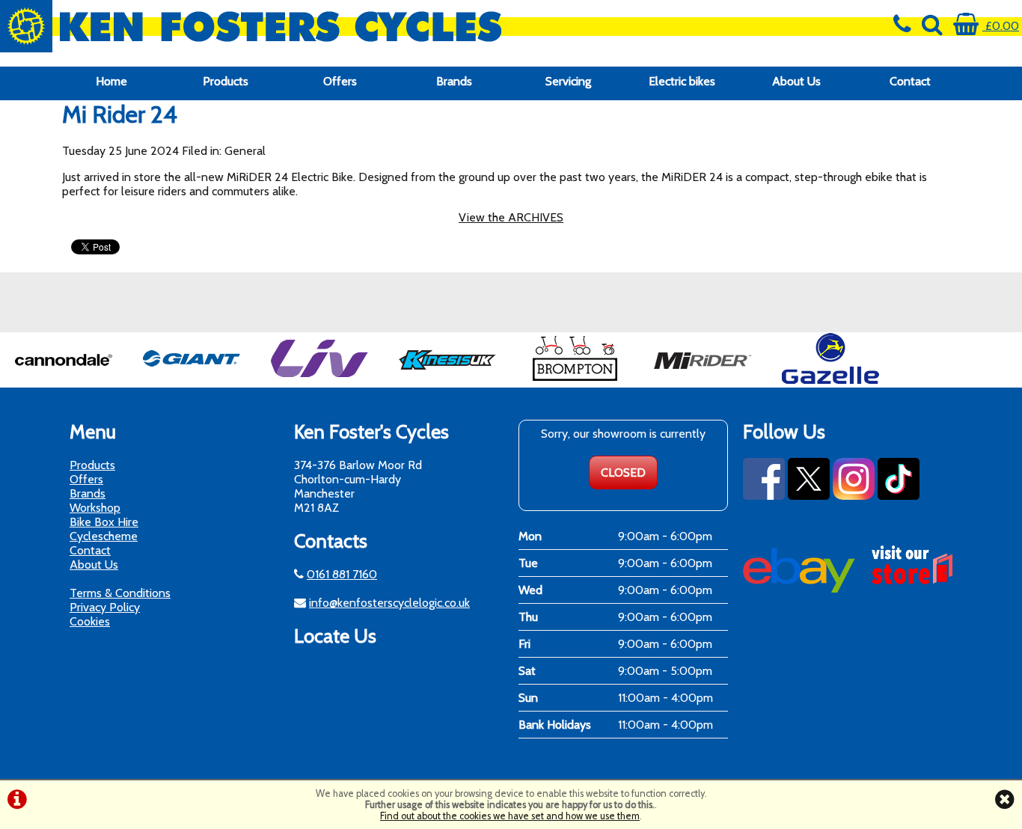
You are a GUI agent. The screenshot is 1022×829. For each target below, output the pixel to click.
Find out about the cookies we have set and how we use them (510, 816)
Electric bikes (682, 81)
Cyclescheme (104, 536)
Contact (910, 81)
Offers (340, 81)
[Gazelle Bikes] (830, 380)
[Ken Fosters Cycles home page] (383, 26)
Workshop (95, 508)
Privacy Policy (105, 607)
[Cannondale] (63, 380)
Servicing (568, 81)
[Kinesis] (447, 380)
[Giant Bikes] (191, 380)
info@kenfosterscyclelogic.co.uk (389, 603)
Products (225, 81)
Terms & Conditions (120, 593)
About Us (796, 81)
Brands (454, 81)
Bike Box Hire (104, 522)
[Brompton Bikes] (574, 380)
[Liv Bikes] (319, 380)
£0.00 (1000, 26)
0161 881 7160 (342, 574)
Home (111, 81)
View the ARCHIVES (511, 217)
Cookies (90, 621)
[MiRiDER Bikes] (702, 380)
